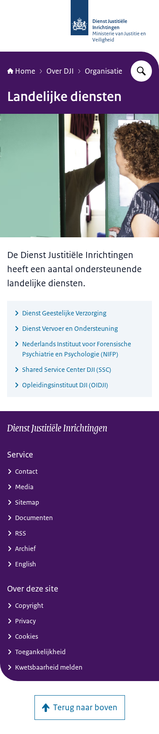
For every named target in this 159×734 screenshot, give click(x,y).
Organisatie (103, 71)
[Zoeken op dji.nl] (141, 71)
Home (25, 71)
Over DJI (60, 71)
